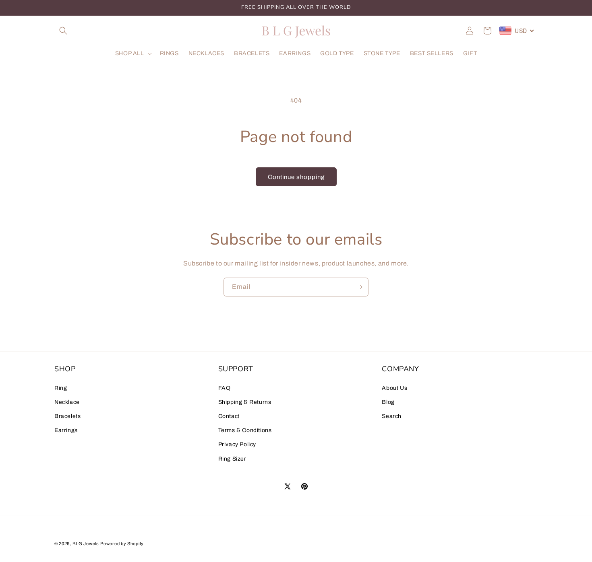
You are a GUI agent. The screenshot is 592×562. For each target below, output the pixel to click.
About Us (394, 388)
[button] (63, 30)
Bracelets (67, 416)
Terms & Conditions (245, 430)
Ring (60, 388)
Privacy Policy (237, 444)
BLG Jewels (85, 543)
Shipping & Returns (244, 402)
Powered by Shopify (122, 543)
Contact (229, 416)
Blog (388, 402)
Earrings (66, 430)
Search (392, 416)
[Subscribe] (359, 287)
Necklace (67, 402)
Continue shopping (296, 177)
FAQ (224, 388)
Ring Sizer (232, 459)
